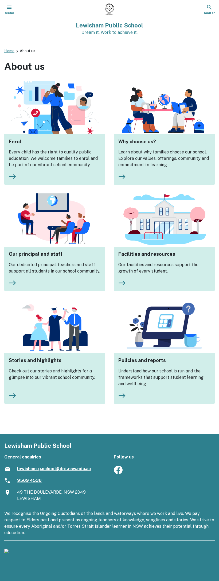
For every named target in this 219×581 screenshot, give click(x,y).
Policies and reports (142, 360)
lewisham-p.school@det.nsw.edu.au (54, 468)
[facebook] (118, 472)
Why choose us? (137, 141)
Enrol (15, 141)
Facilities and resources (146, 254)
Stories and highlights (35, 360)
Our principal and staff (35, 254)
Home (9, 51)
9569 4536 (29, 480)
